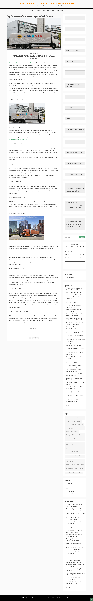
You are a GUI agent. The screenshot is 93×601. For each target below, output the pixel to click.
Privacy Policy (59, 10)
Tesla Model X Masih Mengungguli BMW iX (75, 469)
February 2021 (70, 491)
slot (67, 39)
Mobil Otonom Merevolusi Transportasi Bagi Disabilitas (74, 443)
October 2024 (69, 483)
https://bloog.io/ (71, 204)
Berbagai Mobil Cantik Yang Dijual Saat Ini (74, 418)
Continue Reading (34, 328)
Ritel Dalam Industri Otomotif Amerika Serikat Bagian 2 (74, 460)
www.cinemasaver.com (72, 50)
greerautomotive (34, 53)
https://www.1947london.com (74, 174)
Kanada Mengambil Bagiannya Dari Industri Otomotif (73, 428)
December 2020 (70, 494)
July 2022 (68, 488)
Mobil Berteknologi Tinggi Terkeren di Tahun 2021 (74, 435)
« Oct (66, 267)
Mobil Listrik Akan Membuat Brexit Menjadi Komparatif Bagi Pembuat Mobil (75, 439)
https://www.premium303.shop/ (74, 152)
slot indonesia (70, 97)
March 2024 (69, 486)
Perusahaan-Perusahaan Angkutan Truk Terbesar (34, 56)
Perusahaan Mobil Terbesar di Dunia (44, 10)
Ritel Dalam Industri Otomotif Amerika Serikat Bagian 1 (74, 456)
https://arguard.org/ (72, 141)
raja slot (18, 95)
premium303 (69, 107)
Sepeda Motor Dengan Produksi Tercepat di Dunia (75, 465)
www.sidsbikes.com (71, 61)
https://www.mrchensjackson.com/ (18, 139)
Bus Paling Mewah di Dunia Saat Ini (73, 421)
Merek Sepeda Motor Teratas (72, 431)
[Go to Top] (91, 599)
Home (31, 10)
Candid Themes (67, 598)
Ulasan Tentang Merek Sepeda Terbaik (74, 472)
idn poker (68, 29)
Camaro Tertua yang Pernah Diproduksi (74, 424)
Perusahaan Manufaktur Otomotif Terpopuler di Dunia (73, 452)
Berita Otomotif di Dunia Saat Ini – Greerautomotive (46, 3)
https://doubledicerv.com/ (73, 221)
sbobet (68, 18)
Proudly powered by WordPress (43, 598)
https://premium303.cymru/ (73, 163)
